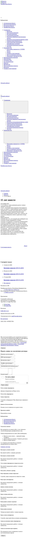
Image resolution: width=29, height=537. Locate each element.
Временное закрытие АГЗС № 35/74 (14, 274)
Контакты (6, 67)
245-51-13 (16, 289)
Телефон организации (7, 363)
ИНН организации (6, 357)
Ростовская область (9, 26)
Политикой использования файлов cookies (13, 343)
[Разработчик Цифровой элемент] (12, 334)
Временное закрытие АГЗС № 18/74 (14, 268)
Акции (8, 52)
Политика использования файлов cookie (17, 39)
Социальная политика (12, 35)
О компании (7, 30)
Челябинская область (9, 27)
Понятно (3, 348)
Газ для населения (8, 61)
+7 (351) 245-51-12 (8, 289)
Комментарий (4, 374)
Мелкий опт (7, 64)
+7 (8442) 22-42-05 (8, 292)
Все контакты (4, 318)
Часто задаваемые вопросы (14, 54)
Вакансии (9, 31)
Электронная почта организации (10, 366)
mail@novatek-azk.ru (16, 316)
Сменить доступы (5, 446)
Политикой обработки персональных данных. (12, 344)
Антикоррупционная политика (15, 45)
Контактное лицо (6, 360)
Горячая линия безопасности (14, 41)
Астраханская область (9, 23)
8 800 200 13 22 (5, 311)
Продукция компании (12, 32)
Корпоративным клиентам (11, 57)
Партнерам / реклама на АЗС (14, 56)
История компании (12, 34)
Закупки (9, 46)
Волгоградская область (10, 24)
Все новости (7, 283)
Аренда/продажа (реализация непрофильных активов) (14, 43)
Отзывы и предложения (13, 53)
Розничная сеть (8, 48)
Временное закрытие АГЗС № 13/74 (14, 280)
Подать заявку (4, 384)
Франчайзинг (7, 59)
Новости (6, 63)
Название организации (7, 354)
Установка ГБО (8, 60)
